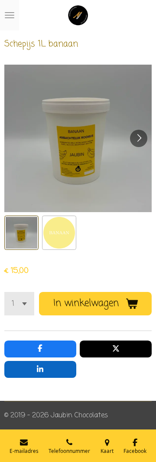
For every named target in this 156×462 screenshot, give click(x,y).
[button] (21, 233)
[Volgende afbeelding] (138, 138)
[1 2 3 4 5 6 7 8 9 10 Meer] (19, 303)
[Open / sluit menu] (9, 15)
